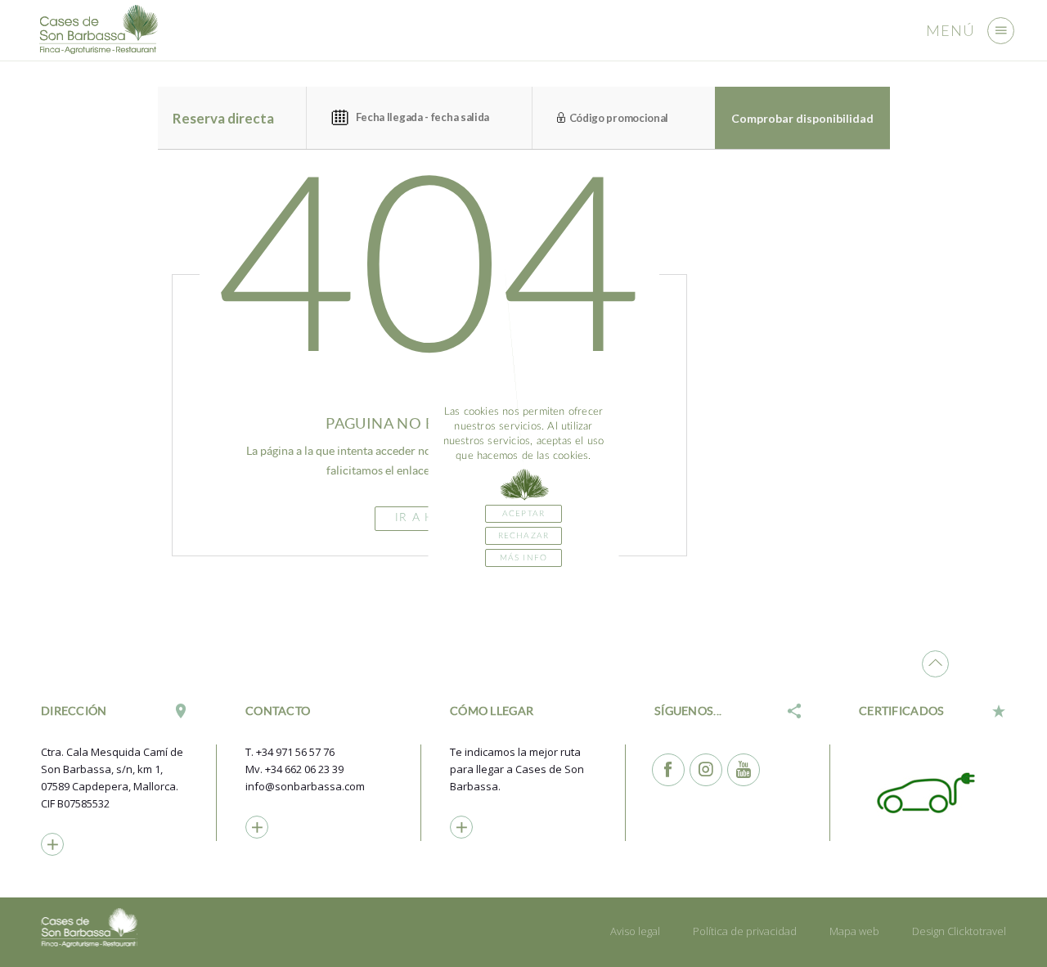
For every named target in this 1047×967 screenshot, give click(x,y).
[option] (932, 792)
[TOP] (935, 663)
